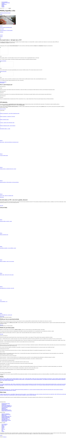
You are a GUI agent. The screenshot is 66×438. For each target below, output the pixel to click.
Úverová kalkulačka (4, 424)
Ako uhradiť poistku (3, 389)
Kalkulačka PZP (4, 4)
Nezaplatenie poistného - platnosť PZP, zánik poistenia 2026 (44, 389)
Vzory (3, 428)
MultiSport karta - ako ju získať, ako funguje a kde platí (37, 394)
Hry (2, 429)
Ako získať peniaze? (5, 407)
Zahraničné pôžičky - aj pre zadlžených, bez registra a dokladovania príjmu (47, 379)
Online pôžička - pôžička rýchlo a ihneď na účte (34, 378)
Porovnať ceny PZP (3, 108)
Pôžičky (3, 5)
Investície (3, 3)
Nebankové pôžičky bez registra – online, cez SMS (20, 378)
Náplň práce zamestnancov (5, 413)
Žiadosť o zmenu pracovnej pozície (7, 410)
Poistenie (3, 427)
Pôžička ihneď (4, 408)
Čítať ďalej (1, 205)
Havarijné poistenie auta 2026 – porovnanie (9, 390)
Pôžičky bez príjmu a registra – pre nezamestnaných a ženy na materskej (26, 379)
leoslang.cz (4, 436)
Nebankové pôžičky (11, 380)
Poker (2, 430)
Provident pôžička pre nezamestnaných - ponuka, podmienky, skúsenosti (51, 378)
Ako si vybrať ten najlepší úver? (6, 406)
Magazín (3, 6)
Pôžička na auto (4, 415)
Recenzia (1, 71)
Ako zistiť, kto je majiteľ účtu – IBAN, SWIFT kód (53, 394)
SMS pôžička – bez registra (6, 419)
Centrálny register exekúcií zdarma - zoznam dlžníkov (7, 394)
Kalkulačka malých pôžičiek (6, 2)
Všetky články (2, 316)
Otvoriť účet (4, 71)
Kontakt (1, 435)
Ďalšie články (2, 197)
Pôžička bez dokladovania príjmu (6, 416)
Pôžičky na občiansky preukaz (6, 414)
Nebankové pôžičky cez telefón (6, 420)
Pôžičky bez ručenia (4, 409)
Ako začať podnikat (4, 418)
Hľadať (10, 8)
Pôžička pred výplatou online (6, 417)
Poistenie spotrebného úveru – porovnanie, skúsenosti (28, 389)
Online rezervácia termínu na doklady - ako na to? (22, 394)
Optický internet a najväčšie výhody (7, 405)
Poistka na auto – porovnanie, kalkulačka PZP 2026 (13, 389)
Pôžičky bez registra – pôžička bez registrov (6, 378)
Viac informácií (2, 82)
